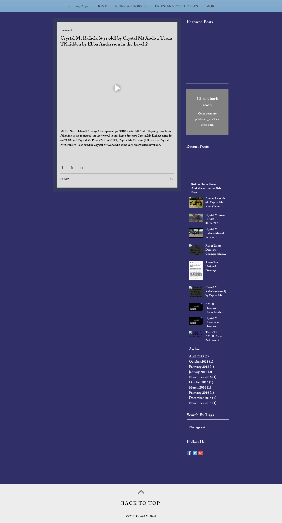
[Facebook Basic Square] (189, 453)
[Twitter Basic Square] (195, 453)
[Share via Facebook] (62, 167)
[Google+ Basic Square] (200, 453)
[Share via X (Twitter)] (71, 167)
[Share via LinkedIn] (81, 167)
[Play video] (117, 88)
